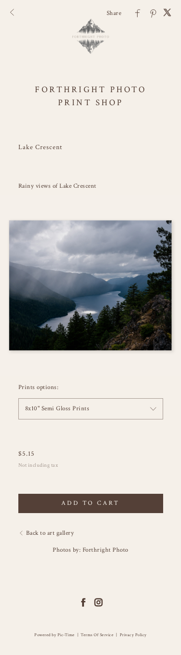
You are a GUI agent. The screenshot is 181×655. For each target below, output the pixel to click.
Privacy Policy (133, 635)
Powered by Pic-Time (54, 635)
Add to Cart (90, 503)
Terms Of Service (97, 635)
